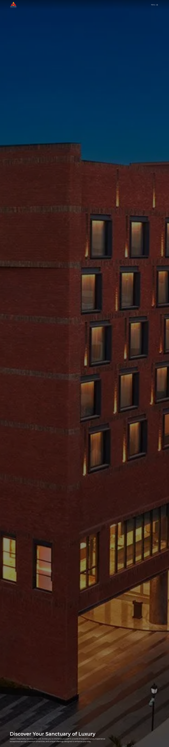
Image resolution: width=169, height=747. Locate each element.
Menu (153, 5)
